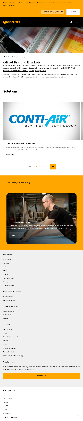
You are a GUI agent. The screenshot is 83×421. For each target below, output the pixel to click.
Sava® (37, 70)
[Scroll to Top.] (78, 416)
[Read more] (41, 121)
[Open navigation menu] (77, 22)
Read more (16, 235)
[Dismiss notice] (80, 3)
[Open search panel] (71, 22)
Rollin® (31, 70)
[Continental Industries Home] (11, 22)
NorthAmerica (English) (51, 12)
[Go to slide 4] (44, 166)
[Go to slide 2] (39, 166)
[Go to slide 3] (41, 166)
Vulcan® (43, 70)
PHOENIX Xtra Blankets (12, 70)
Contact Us (41, 376)
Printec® (24, 70)
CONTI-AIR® (70, 68)
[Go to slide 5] (46, 166)
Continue (73, 12)
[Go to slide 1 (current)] (36, 166)
